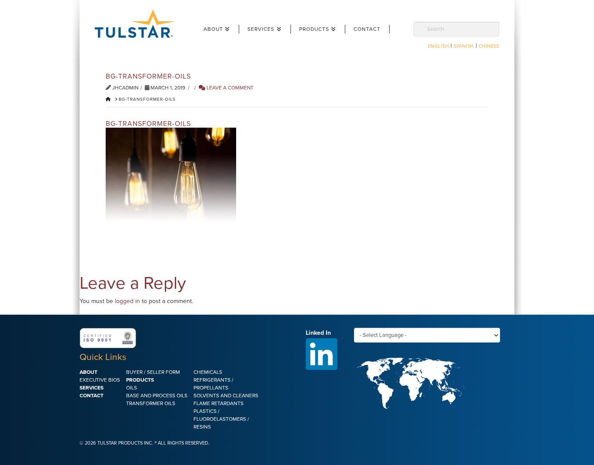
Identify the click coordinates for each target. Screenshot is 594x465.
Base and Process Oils (156, 395)
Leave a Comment (229, 88)
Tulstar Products (138, 24)
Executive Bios (100, 380)
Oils (131, 388)
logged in (127, 301)
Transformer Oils (150, 403)
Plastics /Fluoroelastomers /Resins (221, 419)
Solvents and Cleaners (226, 395)
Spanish (464, 46)
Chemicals (208, 372)
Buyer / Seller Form (153, 372)
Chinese (489, 46)
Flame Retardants (219, 403)
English (438, 46)
